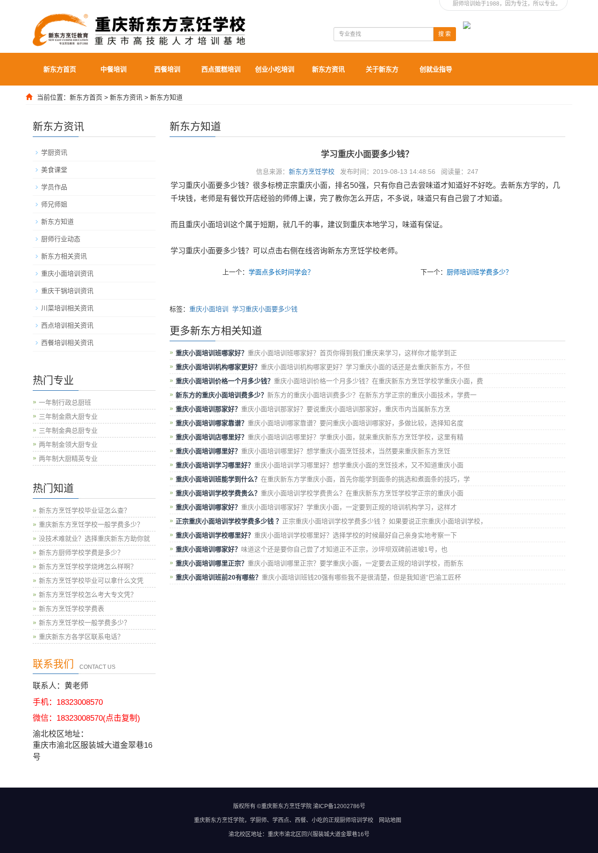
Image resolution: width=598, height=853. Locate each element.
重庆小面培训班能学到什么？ (218, 479)
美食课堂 (54, 169)
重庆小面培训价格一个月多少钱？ (225, 381)
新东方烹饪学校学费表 (71, 608)
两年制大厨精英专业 (68, 458)
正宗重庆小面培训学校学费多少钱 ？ (229, 521)
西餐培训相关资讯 (67, 342)
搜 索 (444, 34)
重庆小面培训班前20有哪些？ (219, 577)
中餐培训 (113, 69)
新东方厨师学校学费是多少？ (81, 552)
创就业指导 (436, 69)
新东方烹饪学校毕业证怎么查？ (84, 510)
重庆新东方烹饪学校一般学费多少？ (91, 524)
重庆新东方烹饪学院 (219, 820)
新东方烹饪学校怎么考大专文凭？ (88, 594)
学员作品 (54, 187)
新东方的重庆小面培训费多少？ (221, 395)
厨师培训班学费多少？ (479, 272)
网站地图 (390, 820)
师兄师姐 (54, 204)
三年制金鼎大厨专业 (68, 416)
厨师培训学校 (356, 820)
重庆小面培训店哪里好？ (212, 437)
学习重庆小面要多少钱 (265, 309)
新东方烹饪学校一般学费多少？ (84, 622)
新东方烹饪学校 (312, 171)
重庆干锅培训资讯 (67, 290)
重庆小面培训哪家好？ (208, 507)
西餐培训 (167, 69)
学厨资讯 (54, 152)
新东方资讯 (328, 69)
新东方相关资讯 (64, 256)
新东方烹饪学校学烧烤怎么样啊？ (88, 566)
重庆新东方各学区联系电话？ (81, 636)
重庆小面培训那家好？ (208, 409)
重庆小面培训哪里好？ (208, 451)
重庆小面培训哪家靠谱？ (212, 423)
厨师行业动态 (60, 239)
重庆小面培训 (208, 309)
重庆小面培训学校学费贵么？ (218, 493)
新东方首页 (59, 69)
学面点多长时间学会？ (281, 272)
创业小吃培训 (274, 69)
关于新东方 (382, 69)
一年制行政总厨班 (65, 402)
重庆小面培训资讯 (67, 273)
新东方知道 (166, 97)
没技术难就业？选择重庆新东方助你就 (94, 538)
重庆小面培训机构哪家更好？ (218, 367)
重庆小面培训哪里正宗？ (212, 563)
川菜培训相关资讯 (67, 308)
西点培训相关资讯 (67, 325)
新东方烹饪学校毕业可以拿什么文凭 (91, 580)
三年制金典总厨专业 (68, 430)
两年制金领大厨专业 (68, 444)
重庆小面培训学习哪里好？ (215, 465)
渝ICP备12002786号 (339, 806)
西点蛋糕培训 (221, 69)
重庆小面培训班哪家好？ (212, 353)
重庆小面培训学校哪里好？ (215, 535)
